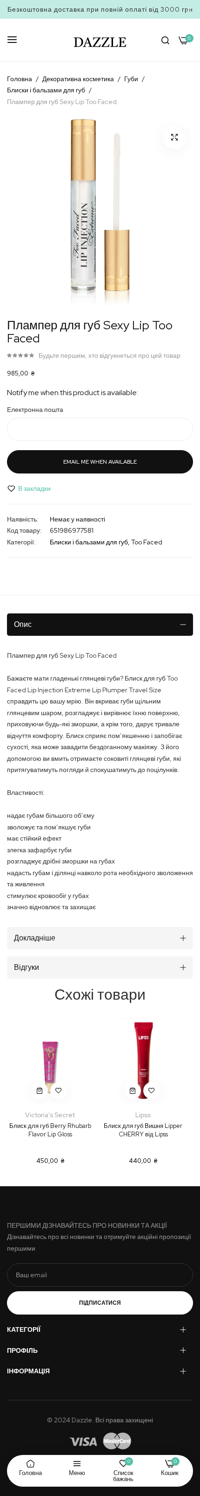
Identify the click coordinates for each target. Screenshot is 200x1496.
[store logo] (100, 40)
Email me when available (100, 462)
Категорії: (21, 542)
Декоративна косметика (78, 79)
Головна (19, 79)
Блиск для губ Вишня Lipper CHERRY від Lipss (143, 1130)
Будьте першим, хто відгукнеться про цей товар (109, 355)
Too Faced (146, 542)
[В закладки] (58, 1090)
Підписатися (100, 1303)
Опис (23, 624)
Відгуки (26, 967)
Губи (131, 79)
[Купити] (39, 1090)
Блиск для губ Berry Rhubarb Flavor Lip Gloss (50, 1130)
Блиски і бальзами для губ (46, 90)
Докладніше (34, 938)
